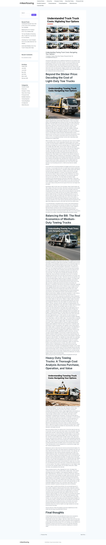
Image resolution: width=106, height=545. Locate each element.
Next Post (83, 534)
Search (23, 12)
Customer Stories (40, 1)
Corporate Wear (40, 5)
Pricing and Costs (79, 1)
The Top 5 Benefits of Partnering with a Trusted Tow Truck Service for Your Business (29, 35)
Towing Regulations (63, 3)
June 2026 (24, 70)
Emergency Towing (58, 1)
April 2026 (24, 74)
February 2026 (25, 78)
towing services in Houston (67, 345)
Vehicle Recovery (73, 3)
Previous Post (43, 534)
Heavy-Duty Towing (69, 1)
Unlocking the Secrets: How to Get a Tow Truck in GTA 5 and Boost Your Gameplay (29, 25)
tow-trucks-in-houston (73, 498)
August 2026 (24, 66)
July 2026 (24, 68)
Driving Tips (49, 1)
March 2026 (24, 76)
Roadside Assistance (41, 3)
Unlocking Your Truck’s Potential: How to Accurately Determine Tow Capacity (29, 41)
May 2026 (24, 72)
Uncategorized (25, 102)
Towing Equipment (52, 3)
